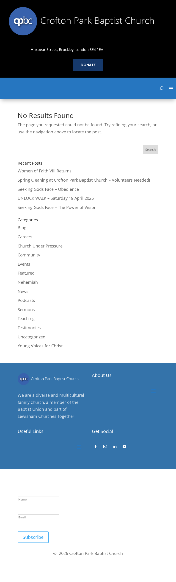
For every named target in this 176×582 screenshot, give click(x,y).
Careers (25, 236)
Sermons (26, 309)
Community (29, 255)
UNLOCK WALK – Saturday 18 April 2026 (56, 198)
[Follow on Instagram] (105, 446)
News (23, 291)
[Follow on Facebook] (95, 446)
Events (24, 264)
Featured (26, 273)
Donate (88, 64)
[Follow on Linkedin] (114, 446)
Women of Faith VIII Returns (45, 171)
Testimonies (29, 327)
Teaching (26, 318)
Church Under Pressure (40, 246)
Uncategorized (31, 337)
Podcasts (26, 300)
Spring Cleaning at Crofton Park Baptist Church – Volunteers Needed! (84, 180)
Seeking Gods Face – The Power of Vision (57, 207)
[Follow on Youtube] (124, 446)
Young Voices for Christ (40, 346)
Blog (22, 227)
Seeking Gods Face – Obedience (48, 189)
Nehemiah (28, 282)
